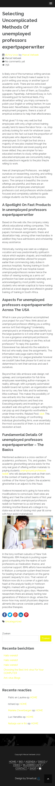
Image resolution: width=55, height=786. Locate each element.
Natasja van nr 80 (17, 723)
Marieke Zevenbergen (20, 710)
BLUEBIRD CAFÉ (32, 765)
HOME (33, 697)
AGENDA (30, 761)
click (42, 413)
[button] (40, 768)
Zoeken (6, 633)
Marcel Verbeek (30, 54)
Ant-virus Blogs (12, 677)
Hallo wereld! (11, 655)
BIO (21, 761)
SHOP (33, 768)
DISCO (41, 761)
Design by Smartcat (26, 778)
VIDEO (16, 765)
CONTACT (21, 768)
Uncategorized (13, 621)
